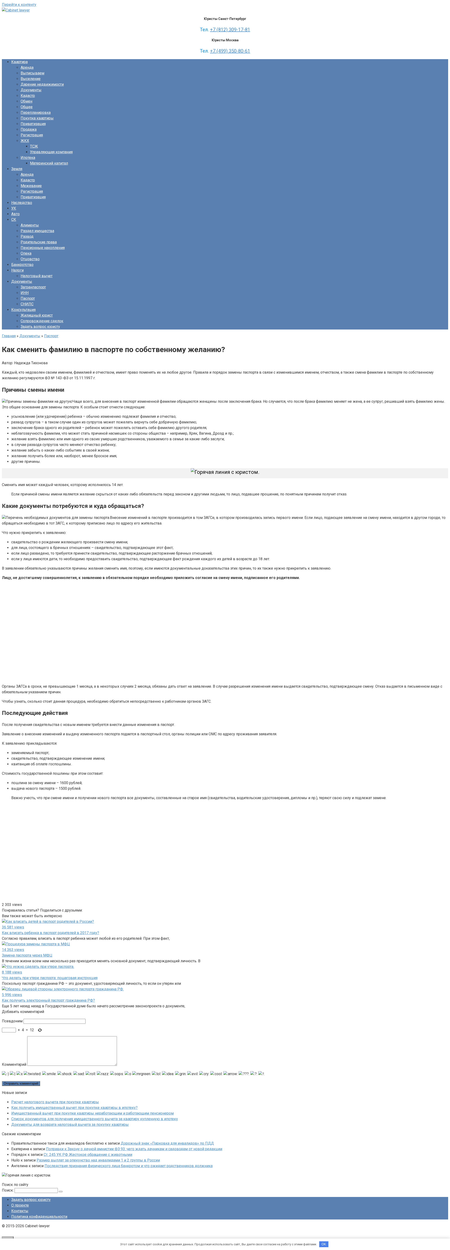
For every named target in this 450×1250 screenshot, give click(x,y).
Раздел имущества (37, 231)
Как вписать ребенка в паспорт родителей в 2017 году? (50, 933)
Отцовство (30, 259)
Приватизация (33, 124)
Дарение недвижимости (42, 84)
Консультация (23, 309)
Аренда (27, 67)
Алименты (30, 225)
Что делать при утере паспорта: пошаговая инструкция (50, 978)
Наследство (21, 202)
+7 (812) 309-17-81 (230, 29)
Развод (27, 236)
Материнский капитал (49, 163)
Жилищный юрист (37, 315)
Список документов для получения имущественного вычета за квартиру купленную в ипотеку (94, 1119)
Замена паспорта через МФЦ (27, 955)
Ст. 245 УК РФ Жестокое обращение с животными (88, 1154)
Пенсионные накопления (43, 247)
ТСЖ (34, 146)
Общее (27, 107)
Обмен (26, 101)
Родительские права (39, 242)
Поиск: (8, 1190)
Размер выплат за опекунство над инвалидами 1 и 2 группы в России (98, 1160)
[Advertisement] (70, 631)
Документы (31, 90)
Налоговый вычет (36, 276)
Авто (15, 214)
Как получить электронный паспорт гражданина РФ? (48, 1000)
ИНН (25, 293)
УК (13, 208)
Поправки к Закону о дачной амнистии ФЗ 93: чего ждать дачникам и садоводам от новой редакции (134, 1149)
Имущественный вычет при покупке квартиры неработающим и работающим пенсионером (92, 1113)
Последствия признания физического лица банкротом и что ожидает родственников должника (129, 1166)
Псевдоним (12, 1021)
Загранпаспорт (33, 287)
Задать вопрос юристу (40, 326)
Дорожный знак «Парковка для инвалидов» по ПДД (167, 1143)
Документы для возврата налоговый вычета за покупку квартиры (70, 1124)
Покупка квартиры (37, 118)
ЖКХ (25, 140)
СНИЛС (27, 304)
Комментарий (14, 1064)
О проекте (20, 1205)
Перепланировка (36, 112)
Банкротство (22, 264)
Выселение (31, 79)
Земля (16, 169)
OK (324, 1244)
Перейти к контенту (19, 4)
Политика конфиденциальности (39, 1216)
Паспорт (28, 298)
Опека (26, 253)
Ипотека (28, 157)
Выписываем (32, 73)
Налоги (17, 270)
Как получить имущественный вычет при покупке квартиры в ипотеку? (74, 1107)
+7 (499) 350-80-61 (230, 51)
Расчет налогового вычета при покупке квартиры (55, 1102)
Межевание (31, 186)
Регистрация (32, 135)
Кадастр (28, 95)
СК (13, 219)
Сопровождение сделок (42, 321)
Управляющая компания (51, 152)
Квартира (19, 62)
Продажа (29, 129)
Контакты (19, 1211)
